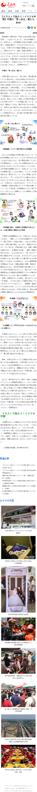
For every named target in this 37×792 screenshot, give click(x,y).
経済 (10, 10)
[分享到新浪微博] (35, 27)
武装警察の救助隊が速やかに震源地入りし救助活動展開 (18, 643)
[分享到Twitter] (32, 27)
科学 (24, 10)
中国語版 (25, 2)
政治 (3, 10)
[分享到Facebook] (28, 27)
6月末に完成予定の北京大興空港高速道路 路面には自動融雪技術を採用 (19, 740)
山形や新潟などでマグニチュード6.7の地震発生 (18, 532)
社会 (17, 10)
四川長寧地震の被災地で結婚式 (18, 614)
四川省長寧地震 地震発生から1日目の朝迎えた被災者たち (18, 677)
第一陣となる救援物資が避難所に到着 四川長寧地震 (18, 710)
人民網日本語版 (5, 28)
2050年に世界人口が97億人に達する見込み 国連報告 (18, 562)
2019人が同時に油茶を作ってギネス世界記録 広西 (18, 771)
